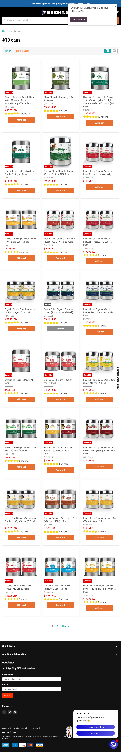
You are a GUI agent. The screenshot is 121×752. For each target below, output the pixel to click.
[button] (113, 744)
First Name (7, 675)
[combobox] (56, 20)
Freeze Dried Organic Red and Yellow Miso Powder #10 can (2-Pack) (59, 450)
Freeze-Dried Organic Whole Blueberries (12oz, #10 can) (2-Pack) (98, 312)
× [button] (115, 6)
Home (5, 31)
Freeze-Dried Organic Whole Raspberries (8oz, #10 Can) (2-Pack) (97, 241)
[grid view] (107, 51)
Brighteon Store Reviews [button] (118, 378)
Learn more (79, 19)
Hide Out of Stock (21, 51)
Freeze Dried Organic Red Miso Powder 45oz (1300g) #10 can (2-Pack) (99, 450)
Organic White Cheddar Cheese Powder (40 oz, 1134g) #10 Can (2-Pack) (99, 588)
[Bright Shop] (60, 12)
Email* (5, 684)
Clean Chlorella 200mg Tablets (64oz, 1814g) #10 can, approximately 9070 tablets (19, 100)
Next (64, 626)
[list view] (114, 51)
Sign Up (7, 695)
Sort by (8, 51)
